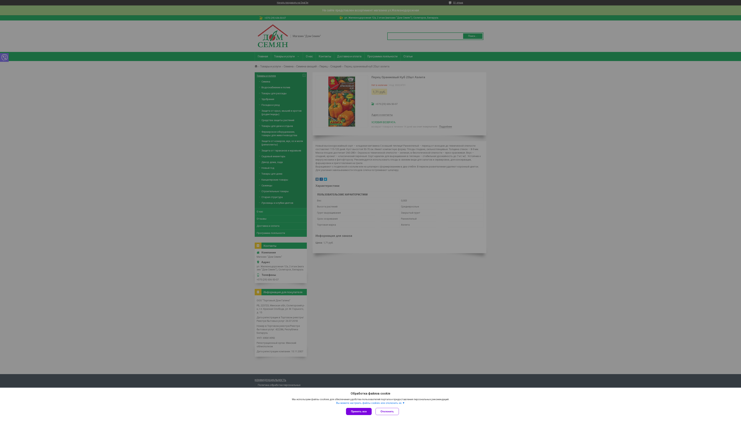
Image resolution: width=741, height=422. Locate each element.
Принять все (359, 411)
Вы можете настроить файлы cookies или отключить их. (369, 403)
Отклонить (387, 411)
